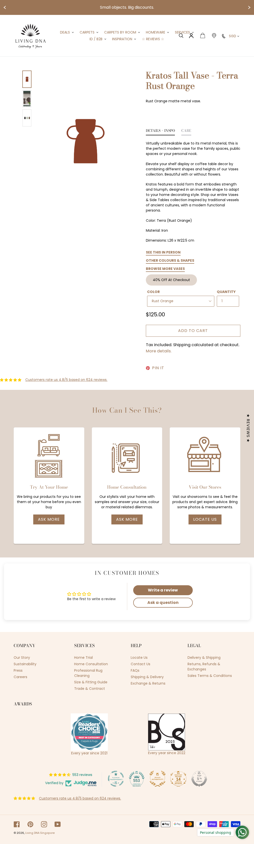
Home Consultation (91, 663)
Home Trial (83, 657)
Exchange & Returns (148, 683)
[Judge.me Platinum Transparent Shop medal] (116, 779)
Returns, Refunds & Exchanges (204, 666)
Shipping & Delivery (147, 676)
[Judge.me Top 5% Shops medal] (199, 779)
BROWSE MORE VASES (165, 268)
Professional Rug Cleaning (88, 673)
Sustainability (25, 663)
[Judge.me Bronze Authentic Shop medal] (157, 779)
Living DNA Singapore (40, 833)
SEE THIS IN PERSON (163, 252)
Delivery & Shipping (204, 657)
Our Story (22, 657)
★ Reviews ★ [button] (248, 428)
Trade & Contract (89, 688)
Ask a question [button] (163, 602)
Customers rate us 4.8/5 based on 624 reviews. (66, 379)
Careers (20, 676)
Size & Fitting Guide (90, 682)
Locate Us (205, 519)
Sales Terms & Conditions (210, 675)
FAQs (135, 670)
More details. (158, 351)
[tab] (160, 132)
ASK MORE (49, 519)
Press (18, 670)
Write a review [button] (163, 590)
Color (153, 291)
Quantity (226, 291)
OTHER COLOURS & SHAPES (170, 260)
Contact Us (140, 663)
